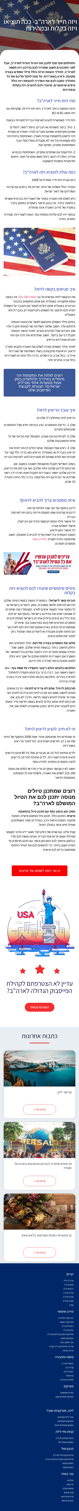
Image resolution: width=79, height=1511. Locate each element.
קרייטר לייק (65, 1092)
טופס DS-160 (27, 297)
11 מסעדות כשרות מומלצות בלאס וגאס (47, 1235)
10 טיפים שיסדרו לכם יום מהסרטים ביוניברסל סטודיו (43, 1166)
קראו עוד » (40, 1109)
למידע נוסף (40, 539)
